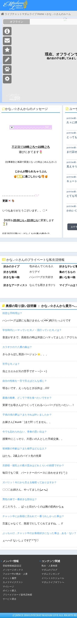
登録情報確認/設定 (12, 565)
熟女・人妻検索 (49, 565)
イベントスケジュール (52, 578)
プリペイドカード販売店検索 (17, 594)
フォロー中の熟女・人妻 (15, 574)
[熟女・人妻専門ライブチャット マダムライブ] (15, 5)
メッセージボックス (13, 569)
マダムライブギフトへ (52, 582)
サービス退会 (9, 599)
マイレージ (8, 586)
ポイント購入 (9, 590)
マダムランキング (50, 574)
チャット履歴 (9, 578)
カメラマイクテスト (13, 582)
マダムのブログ (49, 569)
